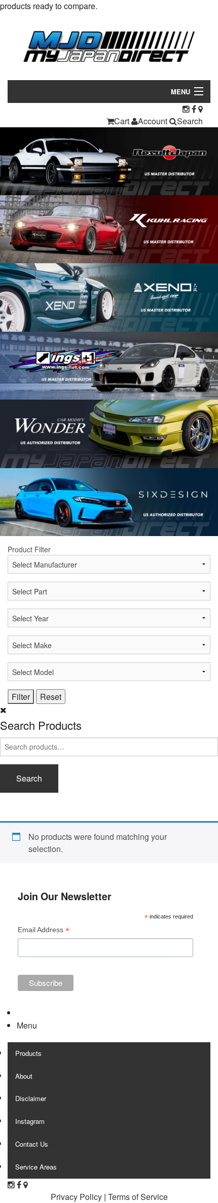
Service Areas (36, 1167)
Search (190, 121)
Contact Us (31, 1144)
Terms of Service (138, 1196)
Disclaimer (30, 1098)
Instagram (30, 1121)
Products (28, 1053)
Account (152, 121)
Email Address (43, 931)
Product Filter (29, 549)
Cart (121, 121)
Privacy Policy (76, 1196)
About (23, 1076)
